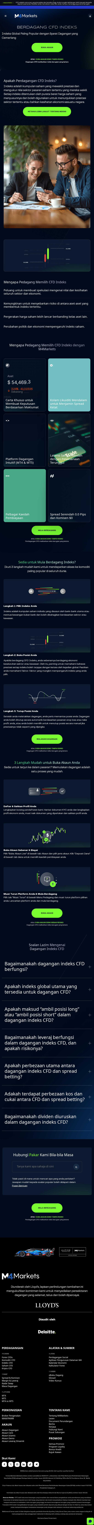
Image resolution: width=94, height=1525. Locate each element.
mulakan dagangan (47, 739)
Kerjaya (52, 1426)
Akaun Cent (7, 1432)
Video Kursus (55, 1380)
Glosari (52, 1377)
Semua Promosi (56, 1443)
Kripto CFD (7, 1368)
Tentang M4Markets (58, 1415)
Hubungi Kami (56, 1429)
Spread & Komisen (11, 1377)
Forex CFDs (7, 1357)
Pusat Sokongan (57, 1432)
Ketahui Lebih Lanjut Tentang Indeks (47, 111)
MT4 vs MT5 (7, 1401)
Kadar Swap (7, 1383)
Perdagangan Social (58, 1357)
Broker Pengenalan (11, 1415)
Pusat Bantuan (19, 1186)
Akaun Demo (8, 1438)
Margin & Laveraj (10, 1380)
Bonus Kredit (55, 1449)
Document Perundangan (61, 1421)
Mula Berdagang (47, 530)
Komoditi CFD (8, 1360)
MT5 (4, 1398)
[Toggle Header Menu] (5, 16)
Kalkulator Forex (57, 1365)
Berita (52, 1424)
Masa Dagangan (10, 1386)
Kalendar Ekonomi (58, 1362)
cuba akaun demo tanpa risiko (49, 59)
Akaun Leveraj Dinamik (13, 1441)
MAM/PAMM (8, 1418)
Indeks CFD (7, 1362)
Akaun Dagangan (10, 1430)
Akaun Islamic (9, 1435)
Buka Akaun (47, 47)
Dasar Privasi (48, 1518)
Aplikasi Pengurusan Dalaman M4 (65, 1360)
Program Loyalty (57, 1446)
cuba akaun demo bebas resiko (49, 922)
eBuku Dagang (56, 1375)
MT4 (4, 1395)
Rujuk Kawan (55, 1452)
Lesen (51, 1418)
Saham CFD (7, 1365)
